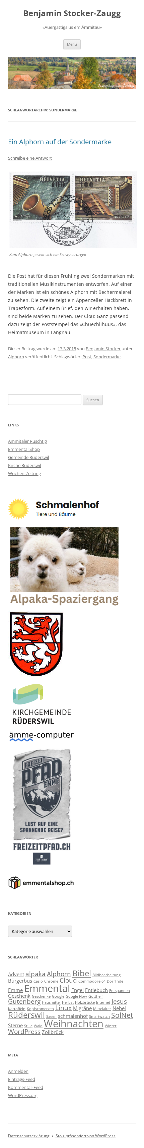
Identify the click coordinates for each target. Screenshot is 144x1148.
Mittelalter (102, 1008)
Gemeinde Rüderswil (28, 457)
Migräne (82, 1008)
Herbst (68, 1002)
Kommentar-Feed (25, 1087)
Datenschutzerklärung (29, 1136)
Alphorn (16, 357)
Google (58, 996)
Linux (63, 1007)
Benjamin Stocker (103, 349)
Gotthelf (95, 996)
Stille (28, 1026)
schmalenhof (73, 1015)
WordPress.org (23, 1095)
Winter (111, 1026)
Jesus (119, 1001)
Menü (72, 44)
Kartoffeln (16, 1008)
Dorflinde (115, 981)
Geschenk (19, 995)
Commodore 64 (91, 981)
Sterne (15, 1025)
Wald (38, 1026)
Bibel (81, 973)
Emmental (47, 988)
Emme (15, 990)
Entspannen (119, 990)
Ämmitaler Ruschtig (27, 441)
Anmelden (18, 1071)
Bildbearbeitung (106, 975)
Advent (16, 974)
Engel (77, 990)
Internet (103, 1002)
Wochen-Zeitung (24, 473)
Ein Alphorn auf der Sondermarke (60, 141)
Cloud (68, 980)
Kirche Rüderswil (24, 465)
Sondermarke (107, 357)
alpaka (35, 974)
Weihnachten (73, 1023)
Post (86, 357)
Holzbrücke (85, 1002)
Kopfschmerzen (40, 1008)
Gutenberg (24, 1001)
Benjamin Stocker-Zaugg (72, 13)
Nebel (119, 1008)
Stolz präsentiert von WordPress (86, 1136)
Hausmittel (51, 1002)
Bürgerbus (20, 980)
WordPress (24, 1031)
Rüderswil (26, 1014)
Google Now (76, 996)
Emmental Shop (24, 449)
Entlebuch (96, 990)
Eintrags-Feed (21, 1079)
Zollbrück (53, 1032)
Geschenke (41, 996)
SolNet (122, 1015)
